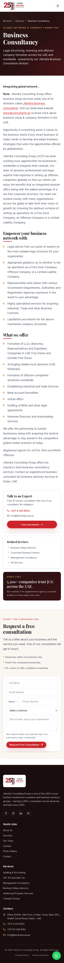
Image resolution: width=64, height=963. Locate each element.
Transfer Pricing (11, 898)
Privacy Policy (22, 955)
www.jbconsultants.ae (17, 113)
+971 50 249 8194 (16, 929)
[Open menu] (58, 6)
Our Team (8, 840)
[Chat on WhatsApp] (56, 955)
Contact (7, 856)
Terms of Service (40, 955)
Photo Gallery (10, 851)
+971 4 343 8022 (20, 510)
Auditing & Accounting (14, 872)
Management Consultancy (16, 883)
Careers (7, 846)
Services (20, 21)
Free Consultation (30, 524)
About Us (7, 830)
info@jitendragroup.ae (22, 515)
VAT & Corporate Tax (14, 877)
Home (8, 21)
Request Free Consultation (24, 744)
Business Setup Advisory (15, 888)
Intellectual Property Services (18, 893)
